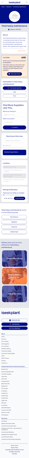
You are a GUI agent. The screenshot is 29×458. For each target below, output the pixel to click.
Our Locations (5, 346)
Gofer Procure (5, 358)
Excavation (4, 391)
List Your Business (14, 328)
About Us (3, 339)
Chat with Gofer (15, 74)
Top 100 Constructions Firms (8, 426)
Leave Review (19, 198)
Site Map (14, 453)
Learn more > (22, 51)
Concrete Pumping (6, 374)
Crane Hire (4, 376)
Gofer (2, 356)
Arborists (3, 403)
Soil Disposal (4, 415)
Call (14, 92)
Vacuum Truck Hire (6, 410)
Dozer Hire (4, 379)
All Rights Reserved (14, 451)
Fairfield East (14, 232)
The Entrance (14, 217)
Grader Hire (4, 386)
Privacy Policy (14, 447)
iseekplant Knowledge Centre (9, 434)
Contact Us (4, 363)
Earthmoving (4, 395)
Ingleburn (14, 222)
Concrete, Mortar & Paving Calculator (11, 439)
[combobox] (14, 115)
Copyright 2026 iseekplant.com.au (14, 449)
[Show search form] (2, 2)
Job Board (4, 421)
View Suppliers (5, 344)
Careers (3, 360)
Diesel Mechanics (6, 407)
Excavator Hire (5, 381)
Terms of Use (14, 445)
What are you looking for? (9, 111)
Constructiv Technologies (8, 353)
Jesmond (14, 227)
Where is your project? (9, 118)
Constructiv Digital (6, 351)
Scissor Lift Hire (5, 412)
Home (3, 6)
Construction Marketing (7, 432)
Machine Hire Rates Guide (8, 423)
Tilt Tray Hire (4, 388)
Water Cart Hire (5, 383)
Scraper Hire (4, 398)
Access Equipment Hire (7, 371)
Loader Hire (4, 393)
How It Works (5, 341)
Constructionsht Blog (7, 437)
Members (8, 6)
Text (14, 96)
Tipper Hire (4, 400)
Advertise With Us (6, 348)
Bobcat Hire (4, 369)
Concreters (4, 405)
